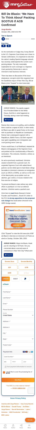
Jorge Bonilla (6, 29)
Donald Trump (16, 406)
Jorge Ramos (5, 409)
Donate (30, 420)
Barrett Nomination (18, 409)
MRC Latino (5, 415)
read (12, 193)
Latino (28, 409)
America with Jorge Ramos (10, 404)
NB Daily (25, 412)
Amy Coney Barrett (27, 404)
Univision (4, 412)
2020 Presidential (14, 412)
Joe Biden (26, 406)
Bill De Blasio (5, 406)
